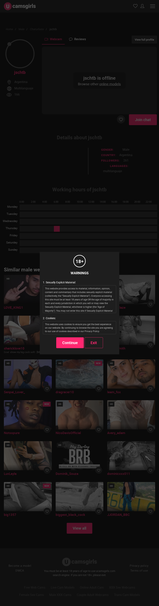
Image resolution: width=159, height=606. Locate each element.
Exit (94, 342)
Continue (70, 342)
